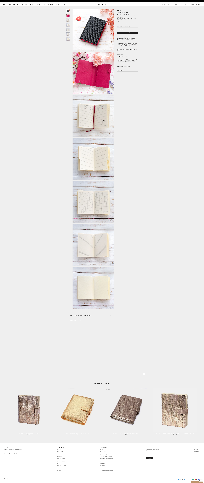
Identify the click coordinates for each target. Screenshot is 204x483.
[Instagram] (9, 453)
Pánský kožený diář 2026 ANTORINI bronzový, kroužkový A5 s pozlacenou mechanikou (175, 433)
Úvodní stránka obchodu (61, 468)
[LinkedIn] (16, 453)
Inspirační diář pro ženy (98, 441)
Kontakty (185, 4)
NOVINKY (4, 4)
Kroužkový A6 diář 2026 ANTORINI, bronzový (29, 433)
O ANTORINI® (102, 465)
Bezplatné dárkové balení (104, 454)
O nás (172, 4)
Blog (57, 463)
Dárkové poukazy (103, 451)
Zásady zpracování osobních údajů (62, 460)
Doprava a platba (59, 449)
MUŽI (14, 4)
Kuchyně (58, 4)
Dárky (64, 4)
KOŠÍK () (199, 4)
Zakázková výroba (103, 453)
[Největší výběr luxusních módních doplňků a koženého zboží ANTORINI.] (102, 4)
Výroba (180, 4)
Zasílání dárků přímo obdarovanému (106, 456)
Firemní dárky (102, 463)
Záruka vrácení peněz (60, 454)
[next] (200, 410)
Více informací (120, 70)
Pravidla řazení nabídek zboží (61, 465)
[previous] (3, 410)
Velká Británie (196, 449)
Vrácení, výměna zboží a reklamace (62, 453)
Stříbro (44, 4)
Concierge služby (103, 468)
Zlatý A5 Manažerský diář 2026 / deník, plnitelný (77, 433)
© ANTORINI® (6, 478)
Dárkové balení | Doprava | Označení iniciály (80, 315)
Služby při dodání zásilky (104, 460)
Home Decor (51, 4)
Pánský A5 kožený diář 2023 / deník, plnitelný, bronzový (126, 433)
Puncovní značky (59, 456)
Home (168, 4)
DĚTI (18, 4)
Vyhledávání (191, 4)
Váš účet (164, 4)
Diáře (31, 4)
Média (176, 4)
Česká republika (196, 451)
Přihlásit (149, 458)
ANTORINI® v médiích (103, 467)
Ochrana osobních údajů (61, 458)
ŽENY (10, 4)
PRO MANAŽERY (25, 4)
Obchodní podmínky (60, 451)
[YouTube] (14, 453)
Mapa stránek (59, 470)
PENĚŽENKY (37, 4)
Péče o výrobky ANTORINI (75, 320)
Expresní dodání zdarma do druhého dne (106, 458)
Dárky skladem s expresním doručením (106, 470)
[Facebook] (4, 453)
